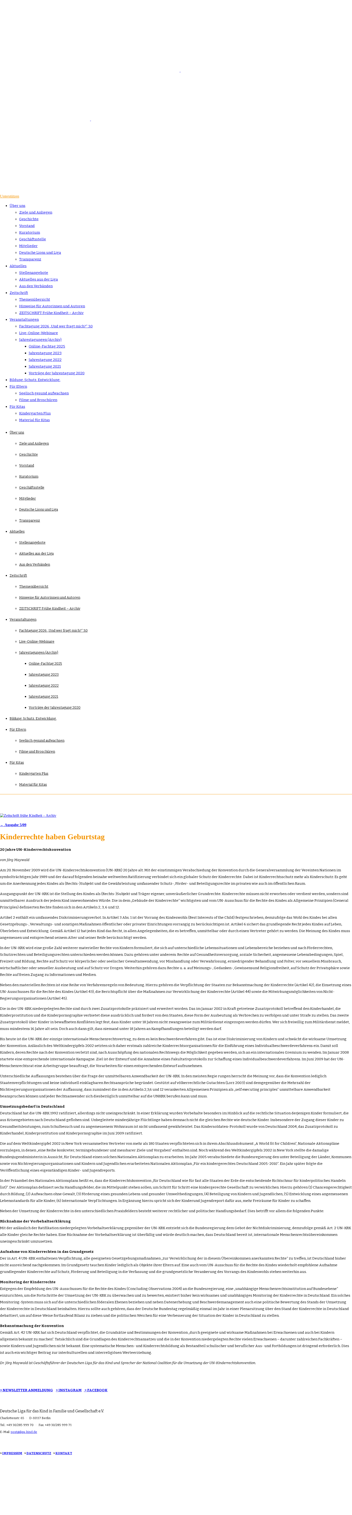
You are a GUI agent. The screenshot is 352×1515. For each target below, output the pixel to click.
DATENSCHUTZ (38, 1453)
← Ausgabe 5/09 (13, 825)
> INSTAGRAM (69, 1390)
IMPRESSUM (12, 1453)
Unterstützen (9, 196)
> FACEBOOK (96, 1390)
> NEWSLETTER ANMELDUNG (26, 1390)
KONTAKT (63, 1453)
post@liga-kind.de (24, 1432)
